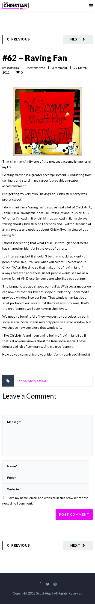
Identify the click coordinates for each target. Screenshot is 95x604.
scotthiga (12, 68)
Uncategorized (35, 68)
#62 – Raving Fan (34, 58)
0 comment (59, 68)
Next (75, 39)
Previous (20, 39)
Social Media (36, 381)
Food (22, 381)
